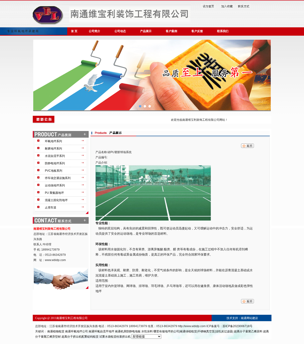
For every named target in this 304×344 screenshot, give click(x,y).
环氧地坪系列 (53, 141)
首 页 (74, 31)
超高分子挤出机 (71, 336)
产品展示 (146, 31)
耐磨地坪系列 (53, 148)
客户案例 (171, 31)
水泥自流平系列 (55, 156)
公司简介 (94, 31)
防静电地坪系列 (55, 163)
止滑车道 (50, 207)
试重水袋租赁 (107, 336)
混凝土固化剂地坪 (56, 200)
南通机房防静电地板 (128, 331)
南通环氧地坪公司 (77, 331)
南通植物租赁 (55, 331)
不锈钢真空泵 (206, 331)
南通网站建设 (249, 318)
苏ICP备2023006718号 (237, 326)
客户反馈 (197, 31)
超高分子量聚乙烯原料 (248, 331)
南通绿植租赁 (188, 331)
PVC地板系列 (53, 170)
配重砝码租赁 (90, 336)
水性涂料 (147, 331)
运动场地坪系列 (55, 185)
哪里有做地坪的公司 (166, 331)
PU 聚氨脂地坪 (54, 192)
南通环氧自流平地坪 (101, 331)
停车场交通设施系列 (58, 178)
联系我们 (222, 31)
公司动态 (120, 31)
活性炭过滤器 (224, 331)
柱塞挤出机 (123, 336)
